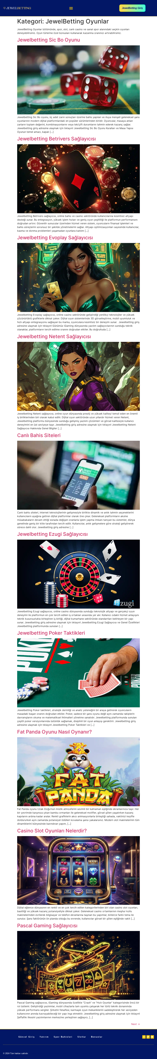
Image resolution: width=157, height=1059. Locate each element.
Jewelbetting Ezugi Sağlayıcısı (52, 534)
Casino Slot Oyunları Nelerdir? (52, 831)
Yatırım (44, 1037)
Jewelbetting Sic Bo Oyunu (48, 40)
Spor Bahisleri (63, 1037)
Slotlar (81, 1037)
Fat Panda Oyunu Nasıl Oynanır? (54, 732)
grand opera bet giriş (57, 1053)
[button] (71, 8)
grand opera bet (38, 1053)
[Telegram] (152, 1037)
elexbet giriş (86, 1053)
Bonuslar (96, 1037)
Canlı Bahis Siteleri (39, 435)
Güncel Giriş (26, 1037)
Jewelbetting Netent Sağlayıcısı (54, 336)
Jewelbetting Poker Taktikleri (51, 633)
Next (135, 1024)
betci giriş (73, 1053)
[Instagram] (144, 1037)
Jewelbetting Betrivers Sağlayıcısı (56, 139)
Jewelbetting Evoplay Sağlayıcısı (55, 238)
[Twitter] (148, 1037)
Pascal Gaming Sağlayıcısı (47, 926)
